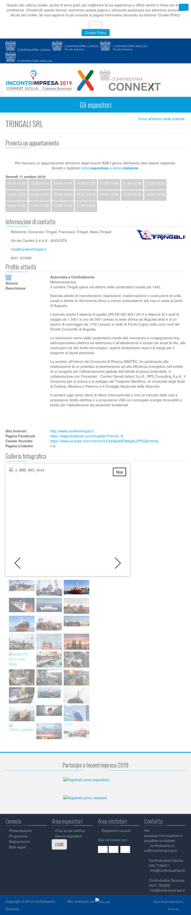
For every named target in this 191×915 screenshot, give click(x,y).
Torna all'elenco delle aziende (161, 118)
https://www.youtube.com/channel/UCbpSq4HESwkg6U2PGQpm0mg (104, 440)
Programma (18, 836)
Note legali (17, 846)
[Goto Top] (184, 909)
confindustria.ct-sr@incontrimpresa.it (160, 848)
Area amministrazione (168, 901)
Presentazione (20, 830)
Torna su (173, 909)
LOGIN (59, 844)
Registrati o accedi (116, 830)
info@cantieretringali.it (28, 249)
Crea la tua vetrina (69, 830)
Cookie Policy (95, 32)
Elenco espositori (68, 836)
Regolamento (19, 841)
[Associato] (25, 277)
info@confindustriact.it (167, 870)
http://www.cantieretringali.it (71, 430)
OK (95, 25)
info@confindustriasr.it (167, 890)
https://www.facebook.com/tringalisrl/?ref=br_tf (86, 435)
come (95, 167)
